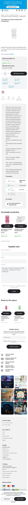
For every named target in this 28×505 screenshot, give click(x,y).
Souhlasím (20, 499)
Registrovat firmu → (13, 7)
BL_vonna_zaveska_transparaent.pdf (15, 203)
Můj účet (4, 469)
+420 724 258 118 (6, 459)
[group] (7, 313)
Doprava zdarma (6, 475)
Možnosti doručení (9, 65)
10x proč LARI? (5, 436)
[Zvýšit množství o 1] (8, 73)
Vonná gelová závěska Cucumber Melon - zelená (19, 317)
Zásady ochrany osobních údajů (9, 471)
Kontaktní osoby (6, 447)
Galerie (4, 440)
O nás (3, 432)
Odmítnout (7, 499)
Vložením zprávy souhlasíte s (14, 286)
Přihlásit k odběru (14, 346)
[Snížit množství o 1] (2, 73)
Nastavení (13, 501)
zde (20, 495)
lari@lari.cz (5, 457)
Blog (3, 434)
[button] (26, 223)
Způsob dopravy (6, 477)
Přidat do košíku (19, 73)
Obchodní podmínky (6, 473)
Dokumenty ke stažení (7, 438)
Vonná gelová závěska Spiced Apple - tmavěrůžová (6, 317)
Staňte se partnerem (7, 466)
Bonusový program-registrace (9, 467)
